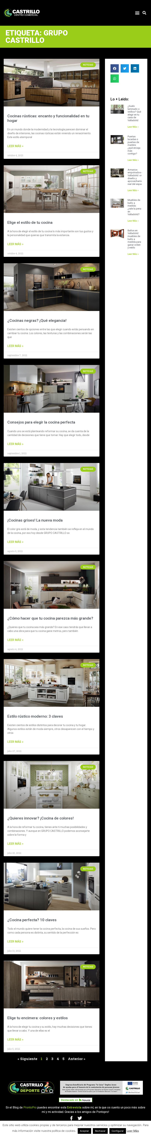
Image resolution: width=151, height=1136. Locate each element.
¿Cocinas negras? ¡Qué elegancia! (36, 320)
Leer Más (133, 1131)
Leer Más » (15, 146)
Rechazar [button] (100, 1130)
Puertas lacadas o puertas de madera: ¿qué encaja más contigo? (134, 145)
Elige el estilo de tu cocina (29, 222)
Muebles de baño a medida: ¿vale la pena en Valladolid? (134, 207)
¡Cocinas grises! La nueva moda (35, 520)
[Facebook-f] (71, 1118)
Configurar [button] (118, 1130)
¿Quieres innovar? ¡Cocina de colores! (40, 818)
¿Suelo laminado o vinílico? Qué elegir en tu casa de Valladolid (134, 113)
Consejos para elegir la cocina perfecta (41, 422)
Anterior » (76, 1058)
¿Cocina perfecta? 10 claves (32, 920)
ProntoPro (30, 1107)
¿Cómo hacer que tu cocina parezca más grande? (50, 618)
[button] (137, 12)
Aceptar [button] (84, 1130)
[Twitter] (80, 1118)
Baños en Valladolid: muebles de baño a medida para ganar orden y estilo (134, 239)
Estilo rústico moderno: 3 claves (35, 716)
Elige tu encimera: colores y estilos (37, 1018)
